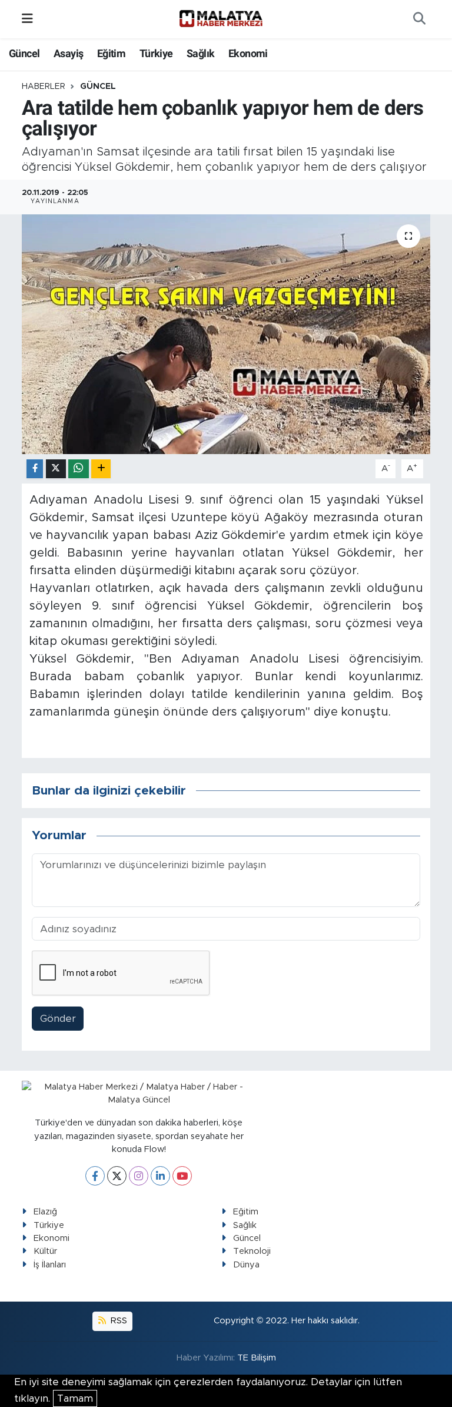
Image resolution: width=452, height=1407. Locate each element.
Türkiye (156, 53)
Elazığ (45, 1211)
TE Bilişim (256, 1357)
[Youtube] (182, 1176)
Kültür (45, 1251)
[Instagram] (138, 1176)
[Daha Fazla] (101, 469)
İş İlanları (50, 1264)
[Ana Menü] (27, 19)
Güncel (24, 53)
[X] (117, 1176)
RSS (117, 1320)
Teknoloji (252, 1251)
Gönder (58, 1019)
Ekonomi (248, 53)
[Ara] (419, 19)
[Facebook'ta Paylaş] (34, 469)
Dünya (246, 1264)
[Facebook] (95, 1176)
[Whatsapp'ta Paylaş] (78, 469)
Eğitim (111, 53)
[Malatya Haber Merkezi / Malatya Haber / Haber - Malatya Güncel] (221, 18)
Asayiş (68, 53)
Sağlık (200, 53)
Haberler (43, 86)
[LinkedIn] (160, 1176)
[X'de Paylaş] (56, 469)
